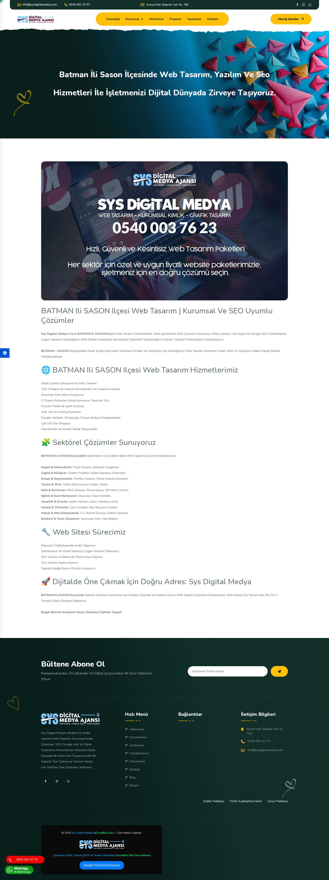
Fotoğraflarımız (139, 753)
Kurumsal (132, 19)
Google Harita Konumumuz (101, 865)
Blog (132, 777)
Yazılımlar (194, 19)
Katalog (134, 769)
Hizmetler (156, 19)
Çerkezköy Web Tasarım (67, 855)
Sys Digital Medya (82, 833)
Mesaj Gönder (288, 19)
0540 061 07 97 (79, 4)
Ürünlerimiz (136, 745)
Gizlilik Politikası (213, 801)
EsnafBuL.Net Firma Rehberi (134, 855)
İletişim (212, 19)
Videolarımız (137, 761)
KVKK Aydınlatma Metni (246, 801)
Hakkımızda (136, 729)
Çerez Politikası (278, 801)
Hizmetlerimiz (138, 737)
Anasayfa (113, 19)
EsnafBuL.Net (105, 833)
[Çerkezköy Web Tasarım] (101, 844)
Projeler (175, 19)
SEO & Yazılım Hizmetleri (100, 855)
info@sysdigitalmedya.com (39, 4)
